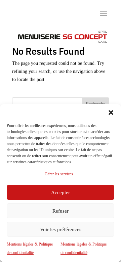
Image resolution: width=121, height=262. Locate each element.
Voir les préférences (60, 229)
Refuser (60, 211)
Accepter (60, 192)
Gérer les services (59, 174)
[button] (111, 112)
